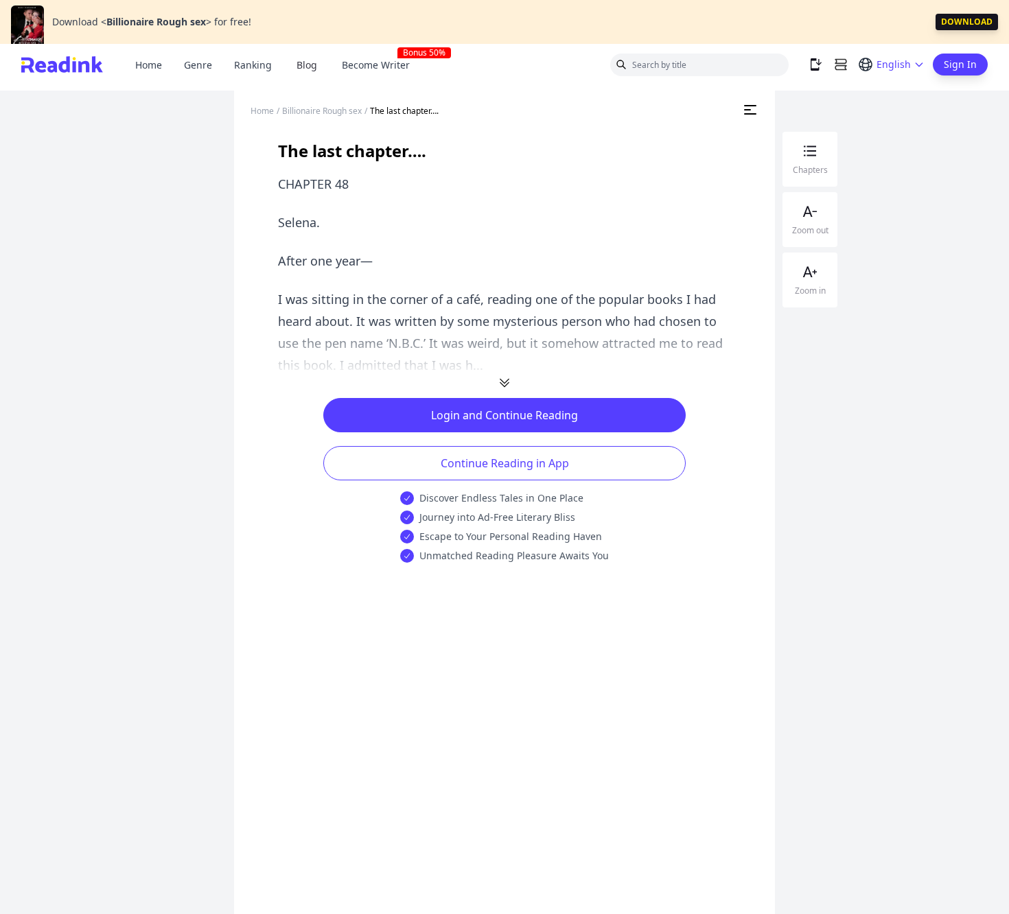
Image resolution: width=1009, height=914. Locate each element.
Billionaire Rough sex (322, 111)
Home (148, 64)
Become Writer (381, 64)
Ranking (253, 64)
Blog (307, 64)
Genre (198, 64)
